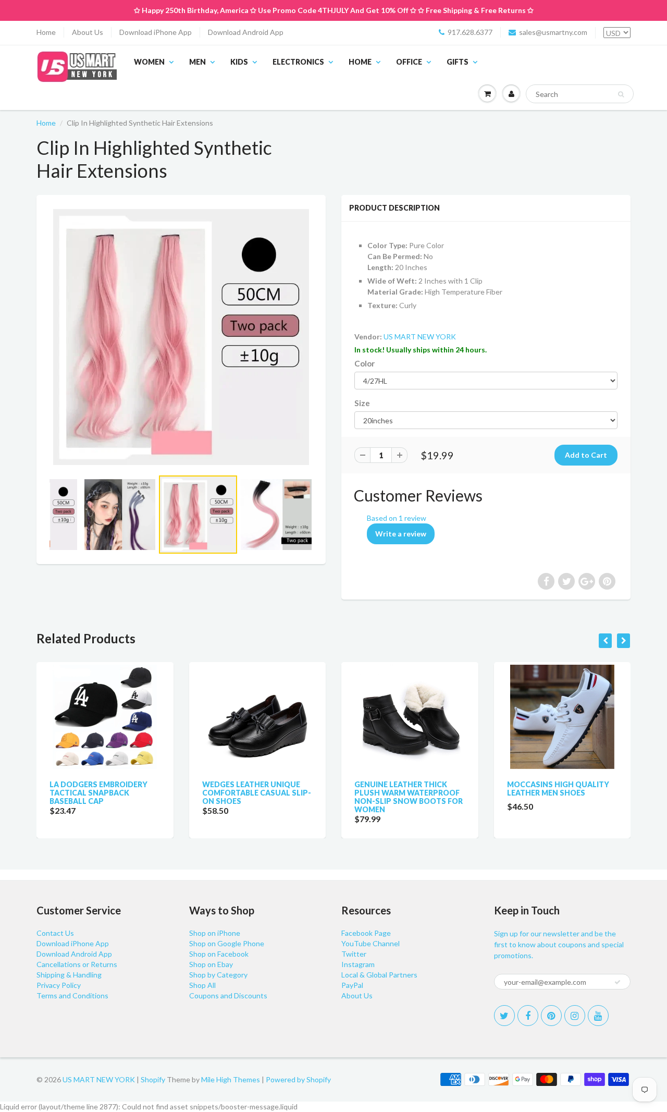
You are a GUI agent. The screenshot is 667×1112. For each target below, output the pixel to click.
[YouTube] (598, 1015)
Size (362, 403)
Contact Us (55, 932)
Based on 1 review (396, 518)
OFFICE (409, 61)
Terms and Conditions (72, 995)
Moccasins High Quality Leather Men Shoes (558, 788)
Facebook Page (366, 932)
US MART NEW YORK (420, 336)
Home (46, 32)
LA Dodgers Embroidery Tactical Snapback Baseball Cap (98, 792)
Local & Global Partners (379, 974)
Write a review (400, 533)
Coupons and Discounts (228, 995)
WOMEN (149, 61)
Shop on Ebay (211, 964)
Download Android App (245, 32)
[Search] (620, 94)
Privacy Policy (58, 985)
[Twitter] (504, 1015)
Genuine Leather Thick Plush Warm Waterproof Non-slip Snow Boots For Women (408, 797)
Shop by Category (218, 974)
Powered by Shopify (298, 1079)
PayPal (352, 985)
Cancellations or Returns (76, 964)
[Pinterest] (551, 1015)
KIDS (239, 61)
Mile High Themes (230, 1079)
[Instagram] (574, 1015)
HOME (360, 61)
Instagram (358, 964)
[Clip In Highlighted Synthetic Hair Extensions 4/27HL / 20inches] (181, 337)
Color (364, 363)
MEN (197, 61)
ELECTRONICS (298, 61)
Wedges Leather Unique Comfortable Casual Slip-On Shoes (256, 792)
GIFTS (457, 61)
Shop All (202, 985)
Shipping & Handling (69, 974)
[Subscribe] (617, 982)
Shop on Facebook (219, 953)
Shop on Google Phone (226, 943)
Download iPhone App (155, 32)
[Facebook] (527, 1015)
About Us (87, 32)
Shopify (153, 1079)
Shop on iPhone (214, 932)
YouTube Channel (370, 943)
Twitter (353, 953)
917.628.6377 (470, 32)
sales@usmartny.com (553, 32)
